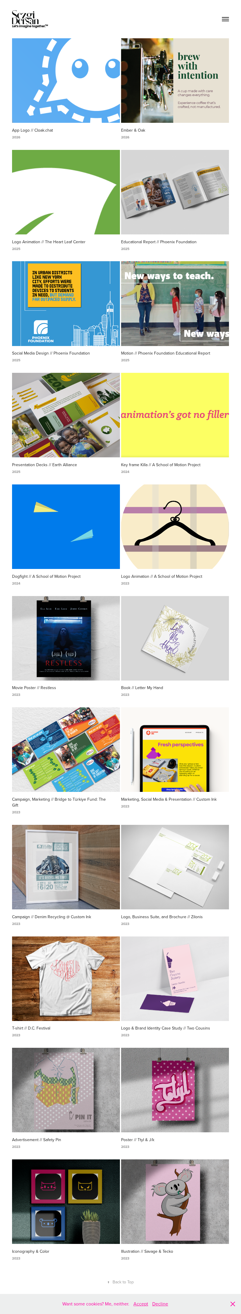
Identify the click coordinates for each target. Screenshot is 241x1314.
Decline (160, 1303)
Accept (140, 1303)
